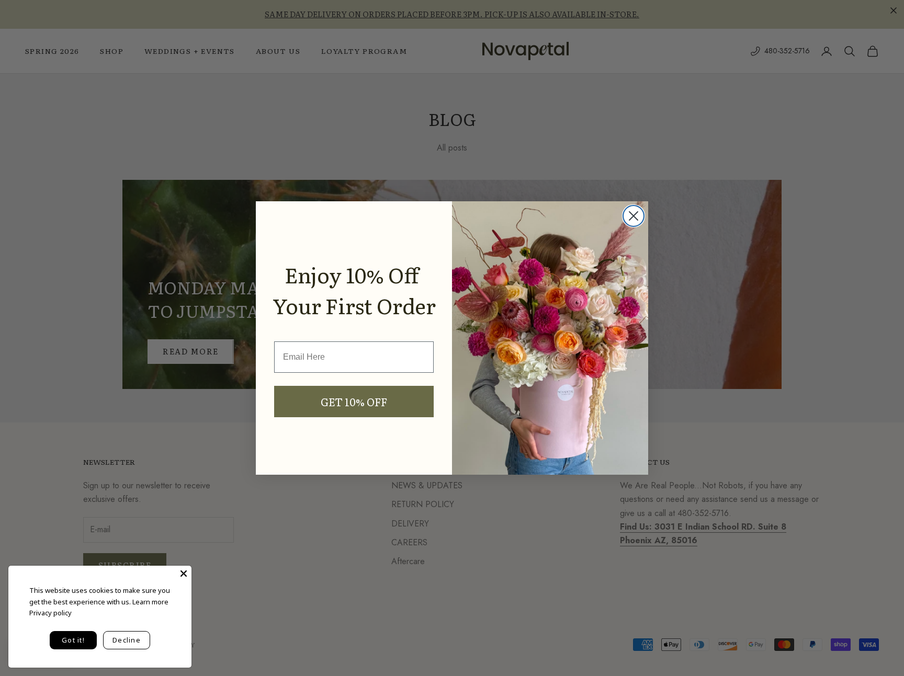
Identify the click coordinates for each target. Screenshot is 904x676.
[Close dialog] (633, 215)
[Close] (183, 573)
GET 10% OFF (354, 401)
